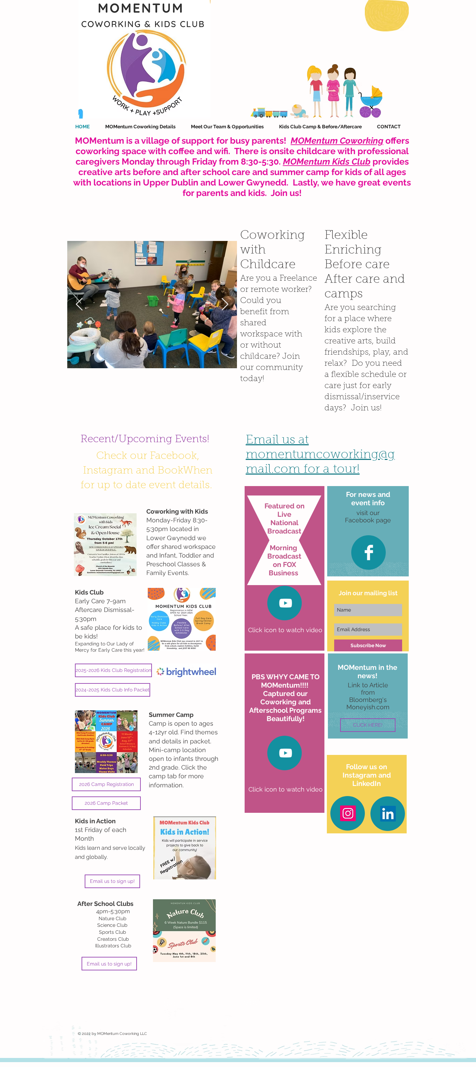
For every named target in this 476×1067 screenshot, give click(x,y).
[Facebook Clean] (369, 552)
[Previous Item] (79, 304)
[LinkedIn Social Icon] (388, 814)
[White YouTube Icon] (285, 603)
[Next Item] (225, 304)
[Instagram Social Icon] (348, 813)
